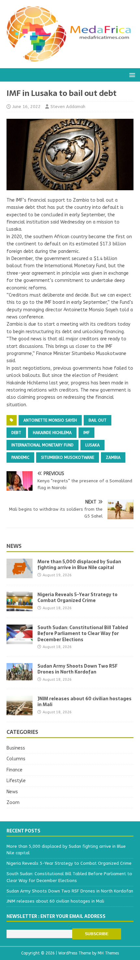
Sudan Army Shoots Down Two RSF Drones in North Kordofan (77, 668)
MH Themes (108, 953)
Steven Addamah (67, 106)
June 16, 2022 (26, 106)
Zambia (113, 457)
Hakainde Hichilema (52, 432)
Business (16, 748)
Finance (14, 770)
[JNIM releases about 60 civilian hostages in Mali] (20, 711)
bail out (97, 420)
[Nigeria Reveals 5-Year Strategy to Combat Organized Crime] (20, 607)
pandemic (20, 457)
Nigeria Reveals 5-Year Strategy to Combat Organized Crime (77, 597)
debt (16, 432)
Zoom (13, 802)
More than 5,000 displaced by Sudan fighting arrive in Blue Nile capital (79, 564)
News (14, 546)
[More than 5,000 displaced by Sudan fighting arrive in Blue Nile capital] (20, 574)
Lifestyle (16, 780)
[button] (131, 74)
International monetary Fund (42, 445)
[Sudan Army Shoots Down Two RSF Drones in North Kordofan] (20, 676)
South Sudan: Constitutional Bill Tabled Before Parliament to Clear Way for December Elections (82, 633)
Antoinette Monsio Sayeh (50, 420)
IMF (86, 432)
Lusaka (92, 445)
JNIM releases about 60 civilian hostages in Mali (84, 701)
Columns (16, 759)
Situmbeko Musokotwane (67, 457)
